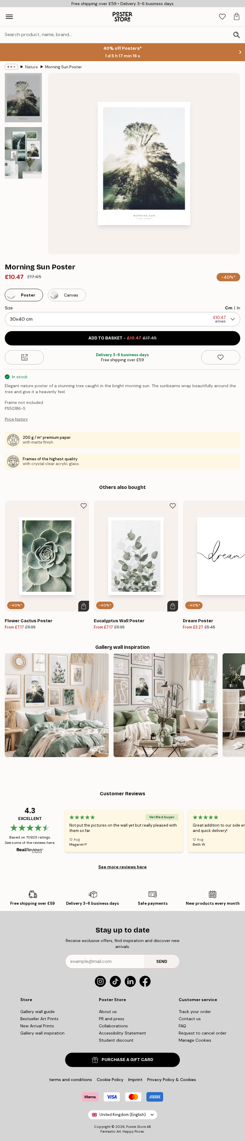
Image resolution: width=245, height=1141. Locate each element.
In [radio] (238, 308)
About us (108, 1011)
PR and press (111, 1018)
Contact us (190, 1018)
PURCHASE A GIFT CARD (127, 1059)
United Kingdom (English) (122, 1114)
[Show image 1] (23, 97)
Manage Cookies (195, 1040)
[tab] (222, 16)
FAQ (182, 1026)
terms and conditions (70, 1079)
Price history (16, 419)
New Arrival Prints (37, 1026)
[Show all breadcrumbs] (11, 67)
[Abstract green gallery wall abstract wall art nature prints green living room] (166, 705)
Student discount (116, 1040)
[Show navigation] (9, 16)
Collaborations (113, 1026)
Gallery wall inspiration (42, 1033)
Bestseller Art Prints (39, 1018)
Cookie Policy (110, 1079)
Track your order (195, 1011)
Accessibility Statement (122, 1033)
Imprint (135, 1079)
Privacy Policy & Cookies (171, 1079)
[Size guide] (24, 357)
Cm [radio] (228, 308)
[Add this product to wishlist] (220, 357)
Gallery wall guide (37, 1011)
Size (9, 308)
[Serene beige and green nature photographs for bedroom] (57, 705)
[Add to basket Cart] (83, 606)
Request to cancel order (202, 1033)
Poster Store (136, 1127)
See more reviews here (122, 867)
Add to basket (122, 338)
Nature (31, 67)
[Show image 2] (23, 152)
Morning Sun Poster (63, 67)
